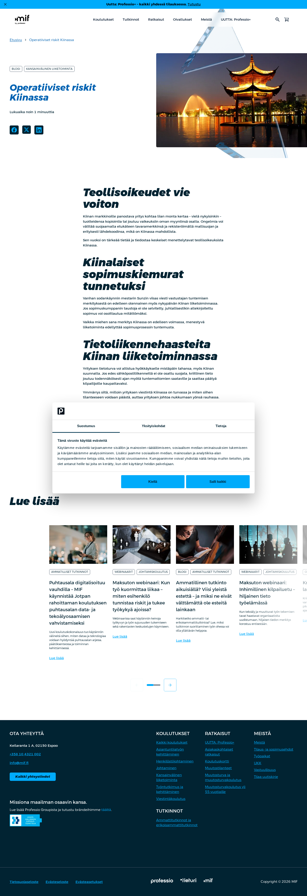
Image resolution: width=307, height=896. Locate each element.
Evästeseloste (57, 882)
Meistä (206, 19)
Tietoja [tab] (221, 426)
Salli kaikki (217, 481)
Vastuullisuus (265, 770)
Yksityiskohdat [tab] (153, 426)
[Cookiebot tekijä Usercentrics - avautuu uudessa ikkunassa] (230, 411)
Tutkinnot (131, 19)
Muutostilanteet (218, 768)
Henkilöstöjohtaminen (175, 761)
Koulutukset (103, 19)
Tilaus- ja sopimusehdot (273, 749)
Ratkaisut (156, 19)
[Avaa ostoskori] (286, 19)
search (277, 19)
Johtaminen (166, 768)
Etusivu (16, 40)
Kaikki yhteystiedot (32, 776)
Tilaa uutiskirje (266, 777)
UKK (257, 763)
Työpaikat (262, 756)
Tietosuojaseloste (24, 882)
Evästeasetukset (89, 882)
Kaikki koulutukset (171, 742)
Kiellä (152, 481)
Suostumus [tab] (86, 426)
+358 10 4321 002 (25, 754)
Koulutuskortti (217, 761)
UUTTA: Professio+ (236, 19)
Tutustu (194, 4)
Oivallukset (182, 19)
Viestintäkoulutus (170, 799)
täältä (106, 810)
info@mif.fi (19, 763)
